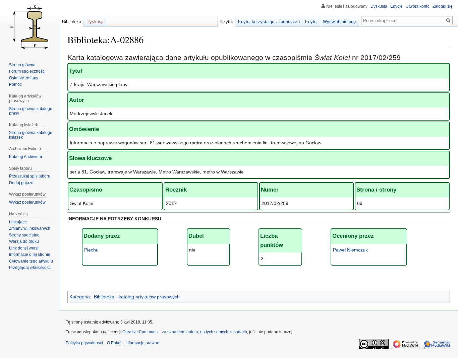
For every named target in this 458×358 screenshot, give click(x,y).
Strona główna (22, 65)
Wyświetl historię (339, 21)
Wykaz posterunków (27, 202)
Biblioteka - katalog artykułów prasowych (137, 296)
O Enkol (114, 343)
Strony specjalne (24, 235)
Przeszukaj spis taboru (29, 176)
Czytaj (226, 21)
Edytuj (311, 21)
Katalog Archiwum (25, 156)
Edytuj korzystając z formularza (269, 21)
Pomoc (15, 84)
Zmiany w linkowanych (29, 228)
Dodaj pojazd (21, 183)
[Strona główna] (29, 27)
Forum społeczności (27, 71)
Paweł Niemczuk (350, 250)
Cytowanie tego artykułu (31, 261)
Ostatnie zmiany (23, 78)
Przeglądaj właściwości (30, 267)
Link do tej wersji (24, 248)
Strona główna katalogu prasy (30, 111)
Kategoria (79, 296)
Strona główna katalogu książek (30, 135)
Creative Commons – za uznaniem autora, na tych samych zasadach (184, 332)
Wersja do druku (24, 241)
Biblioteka (71, 21)
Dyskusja (378, 6)
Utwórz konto (418, 6)
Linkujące (18, 222)
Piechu (91, 250)
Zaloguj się (443, 6)
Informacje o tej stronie (29, 254)
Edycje (396, 6)
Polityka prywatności (84, 343)
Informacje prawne (142, 343)
